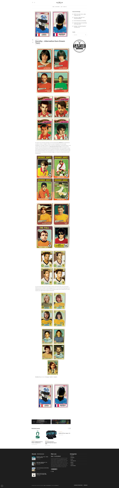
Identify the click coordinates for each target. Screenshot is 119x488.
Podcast (72, 462)
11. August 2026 (38, 469)
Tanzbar (64, 421)
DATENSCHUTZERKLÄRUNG (78, 485)
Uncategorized (73, 465)
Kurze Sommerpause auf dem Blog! (80, 20)
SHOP (61, 6)
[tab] (34, 454)
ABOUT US (65, 6)
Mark (36, 44)
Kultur (72, 459)
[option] (37, 437)
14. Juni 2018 (48, 445)
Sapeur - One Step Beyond (47, 485)
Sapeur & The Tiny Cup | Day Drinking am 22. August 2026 (80, 23)
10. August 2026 (38, 475)
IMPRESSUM (85, 485)
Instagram (55, 376)
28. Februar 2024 (35, 444)
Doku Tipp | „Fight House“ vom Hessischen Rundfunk (79, 18)
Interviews (72, 457)
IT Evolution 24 (56, 485)
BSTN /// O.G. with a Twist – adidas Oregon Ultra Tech (80, 15)
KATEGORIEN (57, 6)
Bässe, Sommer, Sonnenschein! (61, 422)
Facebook (51, 376)
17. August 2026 (38, 464)
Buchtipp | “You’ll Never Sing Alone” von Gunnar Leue (80, 27)
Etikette (37, 39)
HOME (53, 6)
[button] (2, 486)
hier (46, 144)
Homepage (47, 376)
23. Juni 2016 (38, 44)
